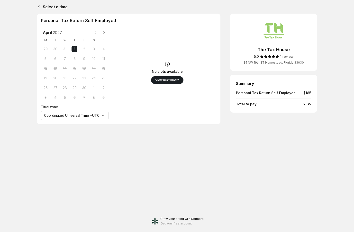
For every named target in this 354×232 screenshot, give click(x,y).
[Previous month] (95, 32)
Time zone (49, 107)
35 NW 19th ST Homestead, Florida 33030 (274, 62)
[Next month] (104, 32)
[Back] (38, 7)
